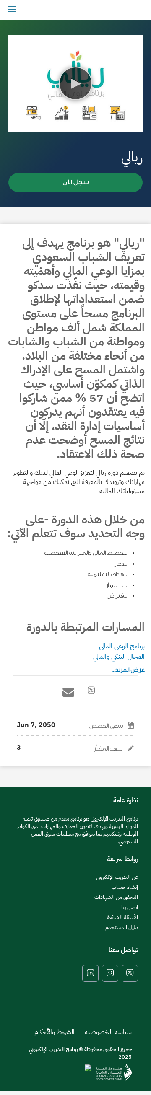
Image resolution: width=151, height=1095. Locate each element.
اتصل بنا (129, 907)
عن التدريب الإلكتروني (117, 877)
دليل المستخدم (121, 927)
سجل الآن (75, 182)
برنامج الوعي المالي (122, 646)
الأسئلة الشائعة (122, 917)
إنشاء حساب (125, 887)
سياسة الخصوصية (108, 1032)
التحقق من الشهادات (116, 897)
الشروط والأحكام (54, 1032)
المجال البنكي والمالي (119, 657)
